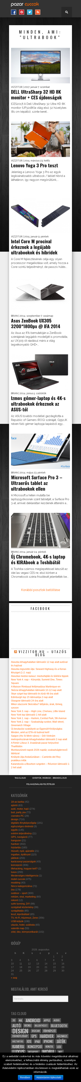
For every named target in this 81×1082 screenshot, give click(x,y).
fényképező (49, 1031)
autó (16, 1025)
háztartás (16, 847)
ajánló (14, 805)
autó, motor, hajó (20, 808)
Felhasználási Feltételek (40, 784)
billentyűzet (41, 1025)
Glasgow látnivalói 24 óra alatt (27, 700)
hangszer (16, 840)
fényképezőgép (20, 1036)
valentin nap (17, 928)
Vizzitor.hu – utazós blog (43, 653)
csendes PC (17, 816)
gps (33, 1036)
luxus (14, 872)
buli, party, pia (18, 812)
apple (47, 1020)
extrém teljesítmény (21, 833)
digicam (36, 1030)
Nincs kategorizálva (21, 886)
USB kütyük (17, 921)
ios (29, 1041)
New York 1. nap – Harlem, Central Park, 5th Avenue (39, 718)
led (59, 1047)
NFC (60, 1052)
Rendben (25, 1077)
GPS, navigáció (19, 837)
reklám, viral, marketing (23, 896)
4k (20, 1020)
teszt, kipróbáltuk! (20, 914)
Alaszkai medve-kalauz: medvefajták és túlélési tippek (39, 676)
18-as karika (17, 801)
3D (13, 1020)
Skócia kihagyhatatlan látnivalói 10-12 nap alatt (36, 690)
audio (57, 1020)
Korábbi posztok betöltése (40, 590)
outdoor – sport (19, 893)
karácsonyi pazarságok (23, 861)
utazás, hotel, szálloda (23, 924)
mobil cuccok (18, 879)
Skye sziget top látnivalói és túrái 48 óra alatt (34, 693)
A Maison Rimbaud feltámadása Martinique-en (36, 686)
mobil (48, 1052)
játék (61, 1041)
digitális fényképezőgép (23, 823)
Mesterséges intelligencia (24, 875)
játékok (15, 858)
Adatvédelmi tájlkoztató (48, 1077)
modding (15, 882)
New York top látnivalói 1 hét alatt (28, 714)
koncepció (16, 865)
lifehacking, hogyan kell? (24, 868)
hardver (15, 844)
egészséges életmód (22, 826)
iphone (48, 1041)
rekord (14, 900)
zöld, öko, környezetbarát (24, 931)
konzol (49, 1046)
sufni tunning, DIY (20, 903)
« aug (14, 977)
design (14, 819)
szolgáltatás (17, 910)
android (33, 1020)
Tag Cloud (20, 778)
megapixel (33, 1052)
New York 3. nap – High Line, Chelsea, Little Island (38, 711)
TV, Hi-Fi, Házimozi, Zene (24, 917)
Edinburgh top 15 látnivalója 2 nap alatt (32, 697)
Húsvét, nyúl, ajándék (22, 851)
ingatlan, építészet (20, 854)
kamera (18, 1047)
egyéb (14, 830)
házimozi (62, 1036)
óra (13, 889)
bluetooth (59, 1025)
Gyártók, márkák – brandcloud (49, 778)
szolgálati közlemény (22, 907)
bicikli (27, 1025)
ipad (37, 1041)
